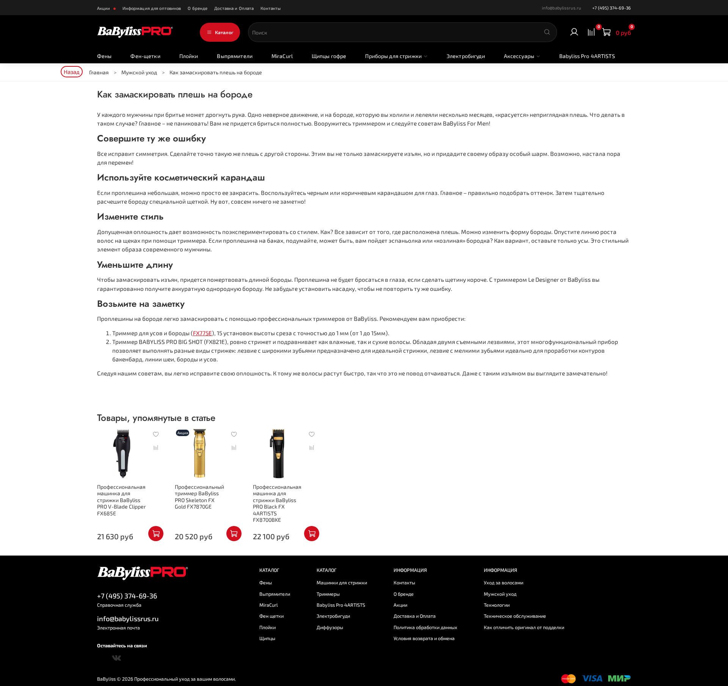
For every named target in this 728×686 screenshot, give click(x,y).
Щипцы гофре (329, 56)
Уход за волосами (503, 582)
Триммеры (328, 594)
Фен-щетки (145, 56)
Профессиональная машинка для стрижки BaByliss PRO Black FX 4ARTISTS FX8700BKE (277, 503)
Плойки (188, 56)
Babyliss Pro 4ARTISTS (587, 56)
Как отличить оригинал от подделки (524, 627)
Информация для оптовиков (151, 8)
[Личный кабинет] (574, 32)
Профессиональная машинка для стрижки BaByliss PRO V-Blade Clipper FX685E (121, 499)
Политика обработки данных (425, 627)
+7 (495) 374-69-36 (611, 7)
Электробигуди (466, 56)
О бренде (197, 8)
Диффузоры (330, 627)
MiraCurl (282, 56)
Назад (72, 71)
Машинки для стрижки (342, 582)
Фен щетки (271, 616)
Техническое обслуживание (515, 616)
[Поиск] (547, 32)
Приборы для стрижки (393, 56)
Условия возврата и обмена (424, 638)
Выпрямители (235, 56)
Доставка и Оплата (234, 8)
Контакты (270, 8)
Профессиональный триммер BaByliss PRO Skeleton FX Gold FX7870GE (199, 496)
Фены (104, 56)
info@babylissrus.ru (127, 618)
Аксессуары (519, 56)
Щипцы (267, 638)
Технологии (497, 605)
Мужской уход (500, 594)
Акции (104, 8)
